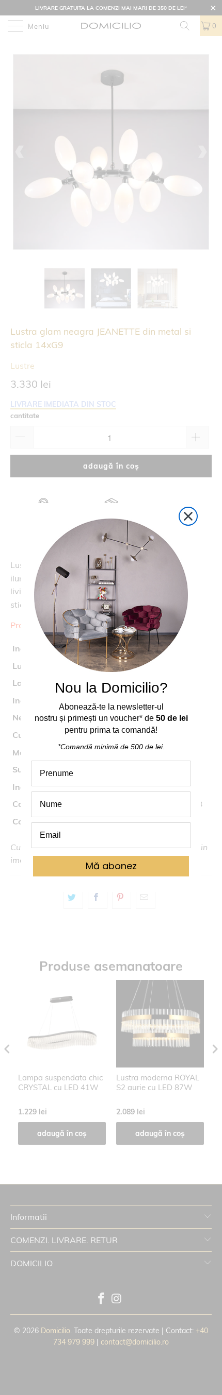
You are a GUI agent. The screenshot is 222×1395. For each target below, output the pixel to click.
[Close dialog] (188, 516)
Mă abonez (111, 865)
